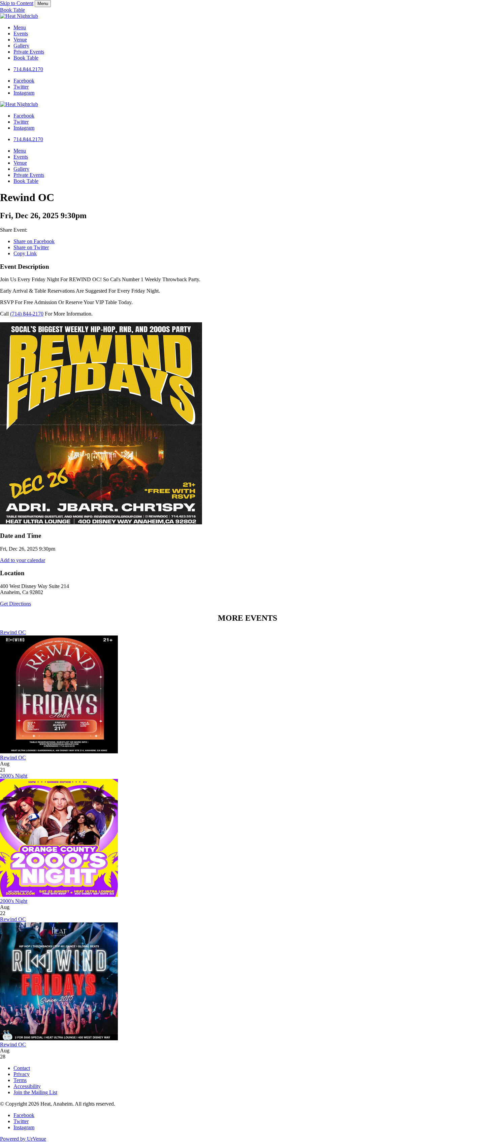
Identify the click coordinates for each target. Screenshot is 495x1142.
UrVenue (23, 1139)
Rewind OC (13, 632)
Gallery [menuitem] (21, 45)
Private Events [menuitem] (28, 52)
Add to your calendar (22, 560)
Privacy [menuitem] (21, 1074)
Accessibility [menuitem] (27, 1086)
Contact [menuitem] (21, 1068)
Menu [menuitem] (19, 27)
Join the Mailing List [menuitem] (35, 1092)
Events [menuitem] (20, 33)
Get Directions (15, 604)
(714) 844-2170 (26, 314)
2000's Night (13, 776)
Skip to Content (16, 3)
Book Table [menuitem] (25, 58)
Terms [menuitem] (20, 1080)
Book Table (12, 10)
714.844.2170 (28, 69)
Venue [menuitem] (20, 39)
